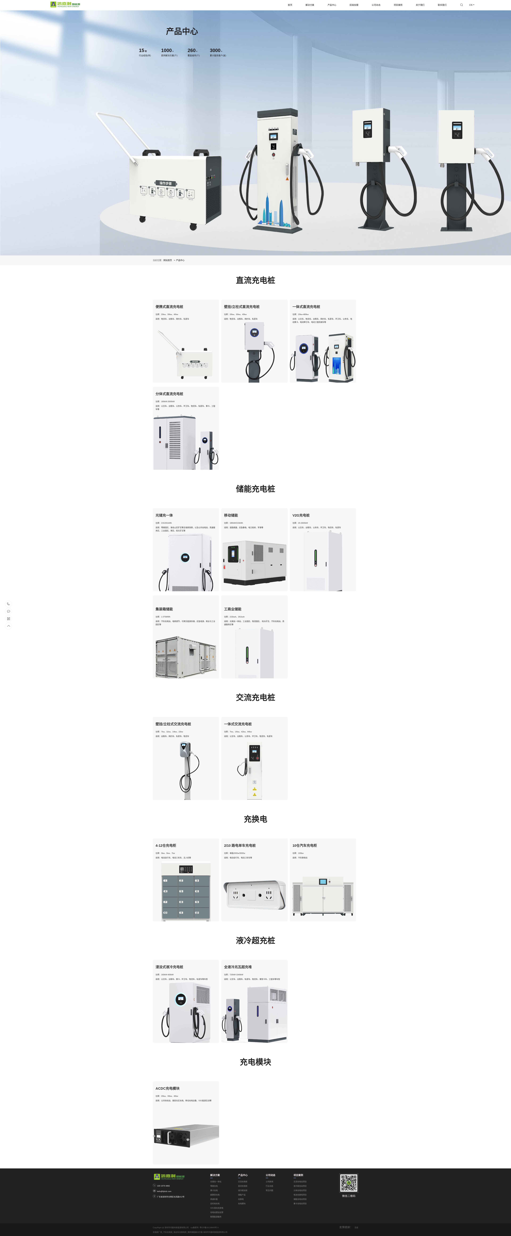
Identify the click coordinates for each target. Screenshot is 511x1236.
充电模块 (242, 1203)
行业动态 (269, 1186)
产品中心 (332, 5)
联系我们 (442, 5)
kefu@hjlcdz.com (164, 1191)
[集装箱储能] (186, 597)
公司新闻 (269, 1182)
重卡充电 (214, 1190)
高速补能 (214, 1199)
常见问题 (269, 1190)
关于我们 (420, 5)
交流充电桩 (242, 1182)
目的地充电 (215, 1203)
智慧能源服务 (215, 1217)
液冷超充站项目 (300, 1186)
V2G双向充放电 (216, 1208)
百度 (356, 1227)
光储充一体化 (215, 1182)
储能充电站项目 (300, 1199)
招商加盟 (354, 5)
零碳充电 (214, 1186)
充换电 (241, 1199)
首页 (290, 5)
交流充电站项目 (300, 1182)
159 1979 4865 (163, 1186)
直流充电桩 (242, 1186)
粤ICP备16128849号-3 (209, 1227)
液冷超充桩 (242, 1190)
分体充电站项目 (300, 1190)
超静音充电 (215, 1195)
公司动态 (376, 5)
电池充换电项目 (300, 1195)
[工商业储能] (254, 597)
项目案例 (398, 5)
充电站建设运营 (216, 1212)
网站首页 (167, 260)
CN (470, 5)
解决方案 (310, 5)
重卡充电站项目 (300, 1203)
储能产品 (242, 1195)
